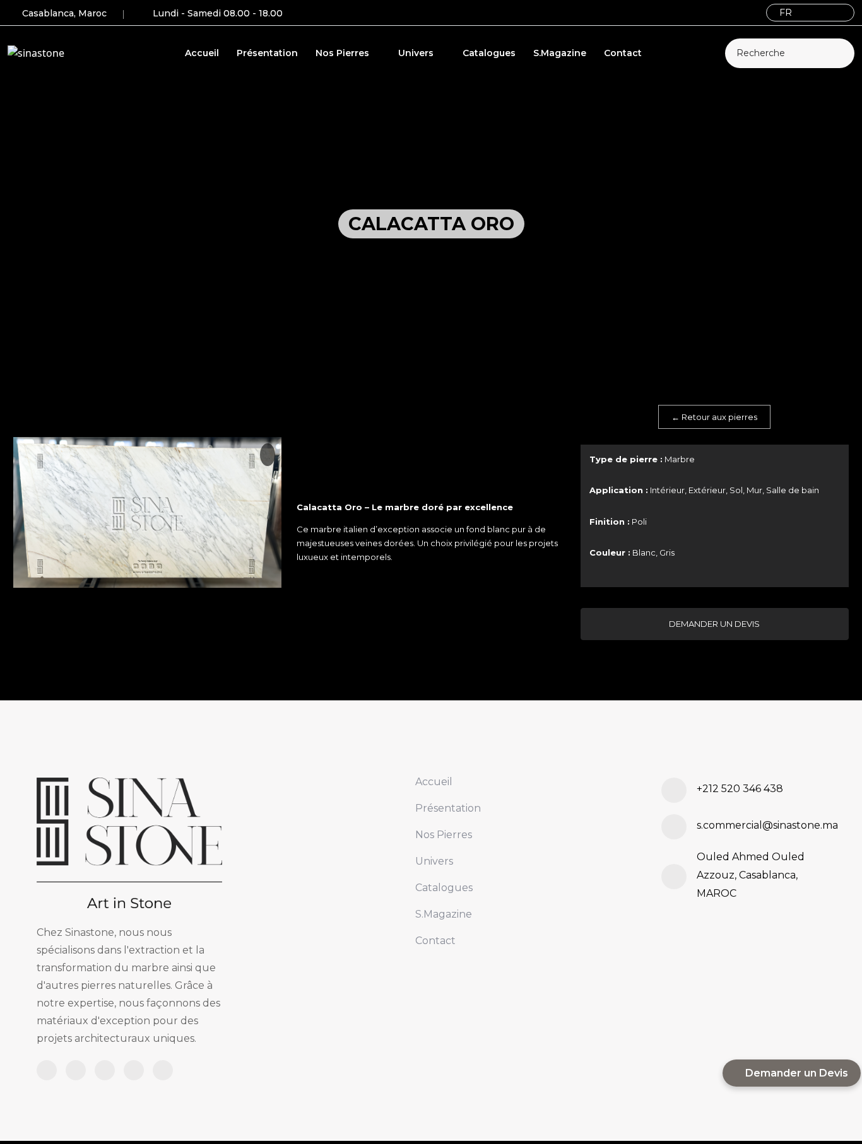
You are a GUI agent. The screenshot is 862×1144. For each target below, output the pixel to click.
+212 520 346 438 (740, 789)
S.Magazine (559, 53)
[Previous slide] (122, 630)
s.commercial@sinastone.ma (767, 825)
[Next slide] (173, 630)
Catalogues (489, 53)
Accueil (202, 53)
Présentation (267, 53)
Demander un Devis (714, 624)
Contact (623, 53)
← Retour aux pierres (714, 417)
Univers (417, 53)
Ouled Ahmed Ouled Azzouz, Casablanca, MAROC (751, 875)
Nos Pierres (344, 53)
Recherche (760, 53)
